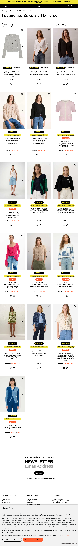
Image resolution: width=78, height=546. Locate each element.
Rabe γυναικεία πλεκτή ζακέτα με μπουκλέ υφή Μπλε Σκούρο (39, 353)
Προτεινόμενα (68, 25)
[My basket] (74, 6)
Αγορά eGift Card (58, 499)
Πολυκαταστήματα (7, 501)
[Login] (68, 6)
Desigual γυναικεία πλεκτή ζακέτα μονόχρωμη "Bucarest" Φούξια (12, 286)
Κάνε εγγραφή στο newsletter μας (39, 457)
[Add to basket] (14, 84)
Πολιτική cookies (66, 535)
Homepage (5, 11)
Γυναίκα (12, 11)
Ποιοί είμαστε (6, 499)
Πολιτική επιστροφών (33, 504)
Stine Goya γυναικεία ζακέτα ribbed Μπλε (12, 428)
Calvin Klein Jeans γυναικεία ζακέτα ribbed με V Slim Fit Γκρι (12, 74)
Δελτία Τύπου (6, 502)
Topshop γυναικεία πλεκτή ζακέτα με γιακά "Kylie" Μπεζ (39, 285)
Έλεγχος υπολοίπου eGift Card (62, 501)
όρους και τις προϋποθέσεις (46, 479)
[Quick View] (10, 84)
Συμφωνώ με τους (40, 479)
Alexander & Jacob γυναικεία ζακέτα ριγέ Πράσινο (39, 211)
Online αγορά (31, 501)
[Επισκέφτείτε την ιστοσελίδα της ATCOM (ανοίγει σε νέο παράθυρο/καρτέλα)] (69, 544)
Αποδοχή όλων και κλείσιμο (33, 539)
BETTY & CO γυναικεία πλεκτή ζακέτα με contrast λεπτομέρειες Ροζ (66, 145)
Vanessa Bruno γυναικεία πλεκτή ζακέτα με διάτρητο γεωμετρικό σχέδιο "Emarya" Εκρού (65, 357)
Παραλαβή (30, 502)
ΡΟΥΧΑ (19, 11)
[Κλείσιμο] (75, 2)
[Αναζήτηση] (6, 6)
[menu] (3, 6)
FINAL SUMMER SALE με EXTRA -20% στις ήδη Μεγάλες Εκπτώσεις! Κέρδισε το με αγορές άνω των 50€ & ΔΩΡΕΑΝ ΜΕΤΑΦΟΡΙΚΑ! (39, 2)
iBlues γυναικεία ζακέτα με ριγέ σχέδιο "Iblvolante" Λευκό (65, 286)
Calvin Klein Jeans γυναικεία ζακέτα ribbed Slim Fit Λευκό (39, 73)
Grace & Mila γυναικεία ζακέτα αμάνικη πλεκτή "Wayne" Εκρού (12, 215)
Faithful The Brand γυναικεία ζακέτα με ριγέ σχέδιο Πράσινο (12, 356)
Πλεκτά (25, 11)
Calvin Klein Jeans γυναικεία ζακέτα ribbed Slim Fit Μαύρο (66, 73)
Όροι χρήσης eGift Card (60, 502)
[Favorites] (71, 6)
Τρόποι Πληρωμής (32, 499)
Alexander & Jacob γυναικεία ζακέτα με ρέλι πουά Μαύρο (65, 211)
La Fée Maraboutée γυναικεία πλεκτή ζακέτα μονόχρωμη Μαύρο (39, 141)
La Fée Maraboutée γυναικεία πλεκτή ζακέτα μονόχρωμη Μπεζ (12, 141)
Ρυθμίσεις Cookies (11, 539)
